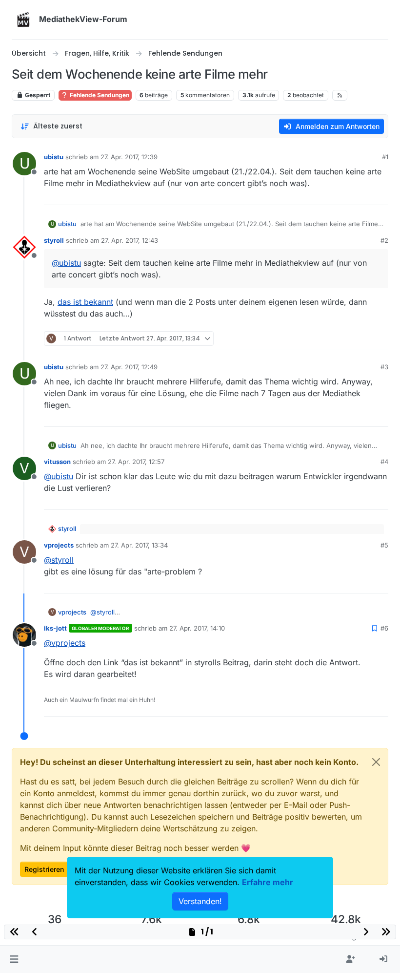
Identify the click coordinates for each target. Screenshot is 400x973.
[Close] (376, 762)
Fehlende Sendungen (98, 95)
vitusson (57, 461)
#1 (385, 157)
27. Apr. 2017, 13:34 (139, 545)
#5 (384, 545)
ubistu (53, 157)
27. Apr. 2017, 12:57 (136, 461)
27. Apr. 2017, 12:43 (129, 240)
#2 (384, 240)
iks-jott (55, 628)
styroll (54, 240)
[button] (14, 959)
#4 (384, 461)
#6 (384, 628)
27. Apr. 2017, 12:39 (129, 157)
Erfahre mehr (267, 882)
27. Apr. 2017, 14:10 (197, 628)
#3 (384, 367)
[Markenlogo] (23, 19)
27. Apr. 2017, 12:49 (129, 367)
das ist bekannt (85, 302)
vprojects (59, 545)
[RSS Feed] (339, 95)
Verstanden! (200, 901)
